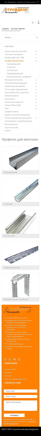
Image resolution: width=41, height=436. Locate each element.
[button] (36, 51)
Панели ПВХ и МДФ (13, 105)
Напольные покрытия (14, 102)
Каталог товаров (18, 29)
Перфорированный (15, 73)
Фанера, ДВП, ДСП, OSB (14, 57)
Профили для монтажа (14, 61)
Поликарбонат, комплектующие (18, 121)
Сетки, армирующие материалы (18, 118)
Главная (5, 29)
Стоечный (11, 67)
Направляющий (13, 64)
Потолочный (12, 70)
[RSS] (19, 359)
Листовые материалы (14, 54)
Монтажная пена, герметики (17, 92)
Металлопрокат (11, 124)
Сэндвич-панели (11, 111)
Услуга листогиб (11, 127)
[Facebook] (5, 359)
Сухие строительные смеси (16, 51)
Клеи (7, 108)
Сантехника (10, 99)
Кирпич (8, 130)
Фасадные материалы (14, 80)
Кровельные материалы (15, 86)
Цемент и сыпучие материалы (17, 115)
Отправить (14, 415)
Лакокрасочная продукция (16, 83)
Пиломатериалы (11, 96)
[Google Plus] (9, 359)
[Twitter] (14, 359)
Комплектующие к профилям (19, 76)
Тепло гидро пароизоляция (16, 89)
